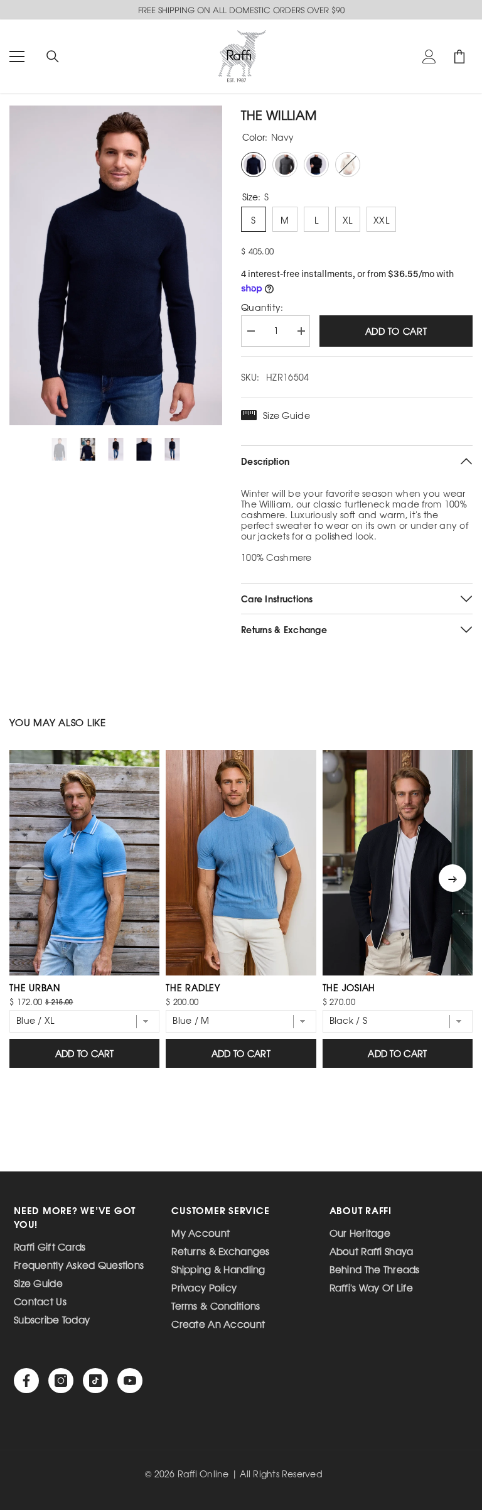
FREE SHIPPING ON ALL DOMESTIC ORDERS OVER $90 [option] (241, 9)
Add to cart (396, 331)
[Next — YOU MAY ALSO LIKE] (452, 878)
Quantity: (262, 307)
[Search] (52, 56)
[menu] (16, 56)
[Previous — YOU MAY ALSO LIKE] (29, 878)
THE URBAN (34, 987)
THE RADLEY (193, 987)
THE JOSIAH (349, 987)
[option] (115, 265)
